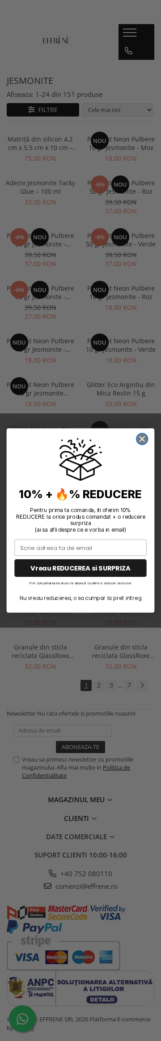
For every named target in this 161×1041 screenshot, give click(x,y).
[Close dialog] (142, 439)
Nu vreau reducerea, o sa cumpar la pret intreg (80, 598)
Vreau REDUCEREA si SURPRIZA (80, 568)
